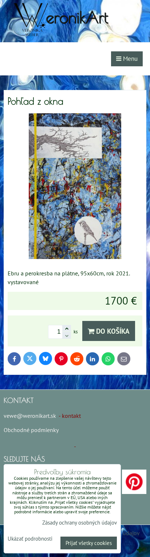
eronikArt (77, 17)
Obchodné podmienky (31, 430)
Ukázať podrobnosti (30, 539)
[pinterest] (134, 491)
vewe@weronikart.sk (30, 415)
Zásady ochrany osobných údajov (79, 522)
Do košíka (112, 331)
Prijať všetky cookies (89, 543)
